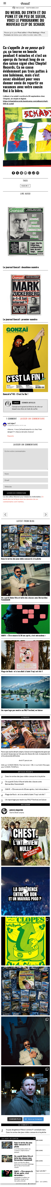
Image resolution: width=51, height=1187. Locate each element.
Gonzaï (21, 8)
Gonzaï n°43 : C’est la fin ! (15, 394)
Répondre (10, 436)
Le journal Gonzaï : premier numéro (20, 319)
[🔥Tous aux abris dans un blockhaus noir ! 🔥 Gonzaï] (25, 941)
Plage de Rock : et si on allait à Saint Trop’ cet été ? (22, 671)
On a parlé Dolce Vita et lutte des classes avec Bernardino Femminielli (24, 599)
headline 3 (25, 186)
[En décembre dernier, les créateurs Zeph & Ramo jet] (25, 991)
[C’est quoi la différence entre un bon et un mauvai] (25, 891)
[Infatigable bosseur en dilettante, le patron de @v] (25, 1090)
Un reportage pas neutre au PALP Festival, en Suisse (22, 710)
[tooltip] (13, 173)
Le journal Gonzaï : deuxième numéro (21, 267)
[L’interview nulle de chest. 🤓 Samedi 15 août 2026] (25, 841)
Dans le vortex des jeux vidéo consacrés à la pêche (21, 559)
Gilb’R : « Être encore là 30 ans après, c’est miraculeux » (23, 635)
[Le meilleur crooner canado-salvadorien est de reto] (25, 1041)
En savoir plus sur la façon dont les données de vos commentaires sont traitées (23, 499)
